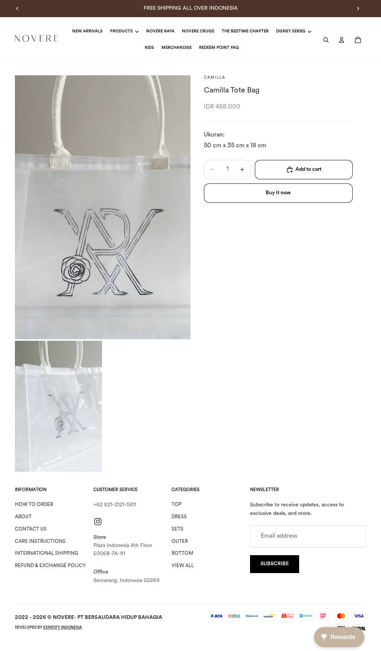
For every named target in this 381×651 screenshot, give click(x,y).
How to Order (34, 504)
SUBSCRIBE (274, 564)
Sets (177, 529)
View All (183, 565)
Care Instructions (40, 541)
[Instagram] (97, 521)
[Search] (326, 40)
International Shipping (46, 553)
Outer (180, 541)
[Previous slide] (17, 8)
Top (177, 504)
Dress (179, 517)
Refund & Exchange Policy (50, 565)
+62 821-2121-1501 (114, 505)
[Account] (341, 40)
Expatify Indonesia (62, 628)
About (23, 517)
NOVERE (63, 617)
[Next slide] (358, 8)
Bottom (182, 553)
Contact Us (31, 529)
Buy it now (278, 193)
